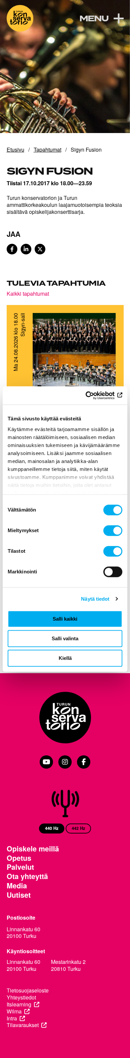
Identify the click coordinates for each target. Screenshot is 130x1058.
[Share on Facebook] (12, 249)
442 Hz (78, 828)
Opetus (19, 858)
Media (17, 885)
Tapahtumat (47, 149)
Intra (12, 1018)
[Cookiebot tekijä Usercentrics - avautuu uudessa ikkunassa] (93, 395)
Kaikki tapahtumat (28, 293)
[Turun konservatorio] (65, 718)
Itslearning (19, 1004)
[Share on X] (40, 249)
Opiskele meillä (33, 848)
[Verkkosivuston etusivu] (20, 18)
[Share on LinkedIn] (26, 249)
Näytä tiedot (95, 599)
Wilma (14, 1011)
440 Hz (51, 828)
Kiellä (65, 658)
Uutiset (19, 895)
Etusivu (15, 149)
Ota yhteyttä (27, 876)
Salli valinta (65, 638)
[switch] (112, 530)
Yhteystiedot (21, 997)
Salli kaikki (65, 619)
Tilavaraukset (23, 1025)
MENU (93, 19)
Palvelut (20, 867)
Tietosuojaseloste (28, 990)
